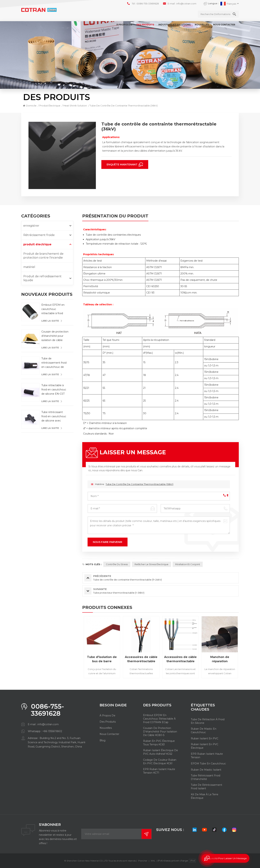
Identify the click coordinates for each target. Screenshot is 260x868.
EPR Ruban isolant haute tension (207, 755)
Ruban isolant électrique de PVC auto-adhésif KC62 (160, 752)
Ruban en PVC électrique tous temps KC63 (159, 742)
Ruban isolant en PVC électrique (204, 746)
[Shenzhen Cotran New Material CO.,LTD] (39, 10)
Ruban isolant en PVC (204, 738)
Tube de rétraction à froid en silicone (207, 721)
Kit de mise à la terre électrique (204, 796)
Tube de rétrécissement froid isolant (206, 786)
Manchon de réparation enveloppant (219, 659)
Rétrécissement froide (39, 235)
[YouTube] (204, 830)
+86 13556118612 (52, 731)
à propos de (124, 24)
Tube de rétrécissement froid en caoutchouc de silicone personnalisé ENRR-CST (54, 363)
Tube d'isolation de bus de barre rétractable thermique (102, 659)
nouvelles (202, 24)
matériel (29, 267)
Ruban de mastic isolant (206, 769)
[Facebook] (224, 830)
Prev (76, 648)
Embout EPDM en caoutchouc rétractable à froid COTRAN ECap (53, 309)
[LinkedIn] (194, 830)
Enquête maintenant (122, 164)
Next (245, 648)
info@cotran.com (186, 3)
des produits (108, 721)
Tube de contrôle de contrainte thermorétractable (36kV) (139, 484)
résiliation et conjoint (187, 564)
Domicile (31, 105)
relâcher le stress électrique (151, 564)
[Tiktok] (214, 830)
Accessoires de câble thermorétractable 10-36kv (141, 659)
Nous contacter (224, 24)
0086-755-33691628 (148, 3)
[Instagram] (234, 830)
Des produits (145, 24)
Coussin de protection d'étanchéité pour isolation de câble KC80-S (54, 336)
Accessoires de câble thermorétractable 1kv (180, 659)
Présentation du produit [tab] (115, 216)
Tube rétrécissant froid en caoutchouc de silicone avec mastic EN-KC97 (53, 417)
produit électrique (49, 105)
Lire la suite (50, 320)
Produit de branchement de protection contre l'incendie (43, 255)
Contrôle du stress (117, 564)
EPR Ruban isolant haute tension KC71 (159, 771)
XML (153, 860)
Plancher (142, 860)
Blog (102, 740)
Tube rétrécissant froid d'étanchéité (205, 777)
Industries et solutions (174, 24)
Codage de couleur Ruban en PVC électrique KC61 (159, 761)
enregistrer (31, 225)
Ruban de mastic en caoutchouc (203, 730)
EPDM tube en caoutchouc (208, 763)
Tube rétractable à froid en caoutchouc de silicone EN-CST (53, 389)
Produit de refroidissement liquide (42, 278)
